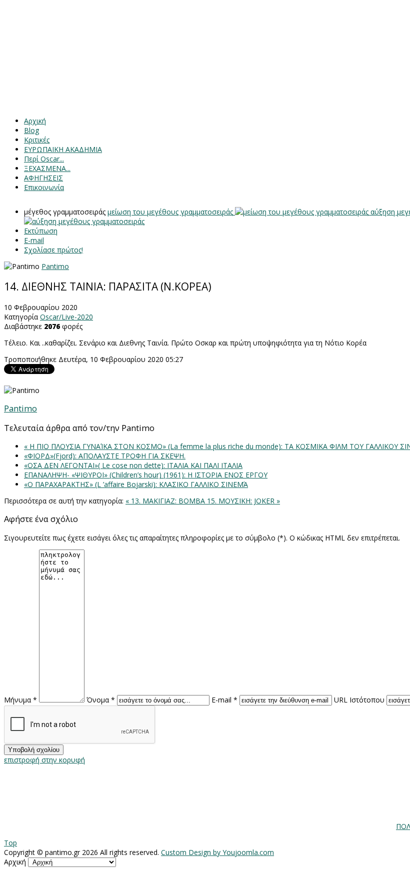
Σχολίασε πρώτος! (53, 249)
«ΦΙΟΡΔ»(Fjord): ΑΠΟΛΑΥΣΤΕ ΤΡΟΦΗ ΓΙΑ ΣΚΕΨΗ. (105, 455)
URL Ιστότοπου (359, 699)
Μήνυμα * (20, 699)
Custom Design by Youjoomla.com (217, 852)
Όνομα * (100, 699)
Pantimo (55, 266)
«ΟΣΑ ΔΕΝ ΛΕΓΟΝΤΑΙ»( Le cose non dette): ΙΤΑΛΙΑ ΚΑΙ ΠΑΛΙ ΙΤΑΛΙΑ (133, 465)
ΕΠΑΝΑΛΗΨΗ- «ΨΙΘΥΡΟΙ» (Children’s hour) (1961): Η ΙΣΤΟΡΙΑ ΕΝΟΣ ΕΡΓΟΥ (146, 475)
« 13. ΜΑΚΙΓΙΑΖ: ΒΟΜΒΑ (166, 501)
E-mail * (225, 699)
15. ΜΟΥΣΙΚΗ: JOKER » (243, 501)
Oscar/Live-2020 (66, 317)
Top (10, 843)
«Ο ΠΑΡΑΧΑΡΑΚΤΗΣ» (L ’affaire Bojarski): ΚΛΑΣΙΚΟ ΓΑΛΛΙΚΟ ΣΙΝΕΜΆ (136, 484)
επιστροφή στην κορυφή (44, 759)
